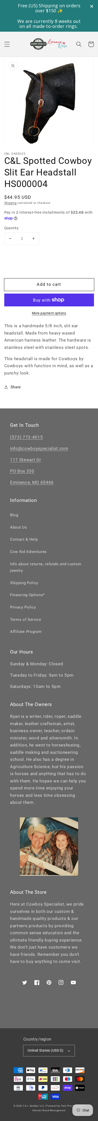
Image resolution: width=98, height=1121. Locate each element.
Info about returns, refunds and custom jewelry (45, 567)
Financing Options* (27, 595)
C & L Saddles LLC (33, 1106)
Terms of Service (25, 619)
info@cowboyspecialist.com (39, 448)
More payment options (49, 313)
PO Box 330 (22, 471)
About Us (18, 527)
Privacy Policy (23, 607)
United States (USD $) (45, 1050)
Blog (14, 515)
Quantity (11, 228)
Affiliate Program (25, 631)
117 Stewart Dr (25, 459)
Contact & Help (24, 539)
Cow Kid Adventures (28, 551)
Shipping (10, 203)
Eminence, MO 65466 (32, 482)
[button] (7, 44)
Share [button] (16, 387)
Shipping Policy (24, 583)
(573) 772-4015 (26, 437)
